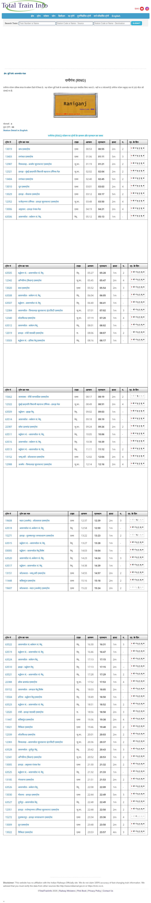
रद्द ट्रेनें (71, 16)
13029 (8, 194)
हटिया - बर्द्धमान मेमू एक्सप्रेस (30, 697)
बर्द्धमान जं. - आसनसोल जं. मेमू (30, 272)
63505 (8, 272)
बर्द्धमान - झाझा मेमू (26, 411)
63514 (8, 419)
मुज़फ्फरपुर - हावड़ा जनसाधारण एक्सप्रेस (35, 817)
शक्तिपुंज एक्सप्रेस (27, 580)
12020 (8, 712)
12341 (8, 757)
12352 (8, 201)
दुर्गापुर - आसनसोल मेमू (27, 802)
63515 (8, 543)
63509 (8, 411)
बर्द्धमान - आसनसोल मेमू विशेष (32, 550)
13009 (8, 824)
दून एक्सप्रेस (24, 186)
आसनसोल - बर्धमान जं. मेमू (30, 216)
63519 (8, 652)
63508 (8, 295)
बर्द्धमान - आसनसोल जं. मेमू (29, 303)
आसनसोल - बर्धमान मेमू (27, 325)
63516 (8, 441)
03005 (8, 550)
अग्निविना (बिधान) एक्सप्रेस (29, 280)
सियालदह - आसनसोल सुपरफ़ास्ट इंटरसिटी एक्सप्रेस (40, 742)
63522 (8, 644)
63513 (8, 449)
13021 (8, 727)
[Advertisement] (75, 47)
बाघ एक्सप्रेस (24, 149)
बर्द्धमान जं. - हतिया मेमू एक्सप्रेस (31, 340)
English (116, 16)
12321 (8, 171)
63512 (8, 325)
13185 (8, 779)
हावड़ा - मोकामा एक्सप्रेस (29, 194)
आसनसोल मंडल (20, 73)
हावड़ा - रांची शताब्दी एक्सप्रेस (30, 333)
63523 (8, 704)
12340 (8, 318)
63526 (8, 787)
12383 (8, 742)
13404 (8, 179)
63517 (8, 565)
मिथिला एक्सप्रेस (25, 727)
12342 (8, 280)
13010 (8, 186)
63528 (8, 749)
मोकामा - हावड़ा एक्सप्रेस (28, 794)
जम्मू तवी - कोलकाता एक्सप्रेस (31, 456)
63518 (8, 528)
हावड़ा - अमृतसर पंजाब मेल (29, 764)
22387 (8, 426)
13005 (8, 764)
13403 (8, 156)
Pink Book (81, 891)
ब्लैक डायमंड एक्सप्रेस (28, 426)
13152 (8, 456)
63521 (8, 674)
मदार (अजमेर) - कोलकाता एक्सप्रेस (35, 520)
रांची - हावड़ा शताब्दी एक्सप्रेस (30, 712)
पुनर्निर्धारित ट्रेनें (84, 16)
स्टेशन (46, 16)
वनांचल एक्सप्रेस (26, 156)
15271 (8, 535)
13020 (8, 288)
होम (32, 16)
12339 (8, 734)
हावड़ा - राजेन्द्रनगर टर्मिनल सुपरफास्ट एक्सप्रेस (38, 809)
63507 (8, 303)
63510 (8, 667)
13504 (8, 697)
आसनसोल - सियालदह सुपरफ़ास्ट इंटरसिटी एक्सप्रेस (40, 310)
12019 (8, 333)
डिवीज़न (61, 16)
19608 (8, 520)
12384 (8, 310)
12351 (8, 809)
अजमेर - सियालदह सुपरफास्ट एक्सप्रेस (35, 464)
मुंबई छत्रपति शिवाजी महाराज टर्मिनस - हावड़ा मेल (39, 404)
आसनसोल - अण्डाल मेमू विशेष (30, 689)
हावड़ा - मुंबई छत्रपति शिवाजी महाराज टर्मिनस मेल (39, 171)
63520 (8, 558)
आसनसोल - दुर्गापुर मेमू (27, 749)
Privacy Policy (94, 891)
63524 (8, 659)
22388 (8, 682)
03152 (8, 689)
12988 (8, 464)
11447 (8, 719)
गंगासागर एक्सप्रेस (26, 779)
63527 (8, 802)
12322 (8, 404)
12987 (8, 164)
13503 (8, 340)
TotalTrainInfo (45, 891)
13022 (8, 832)
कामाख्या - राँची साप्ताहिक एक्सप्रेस (34, 396)
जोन (53, 16)
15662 (8, 396)
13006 (8, 209)
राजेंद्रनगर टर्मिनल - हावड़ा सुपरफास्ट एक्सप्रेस (39, 201)
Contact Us (108, 891)
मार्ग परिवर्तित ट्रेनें (101, 16)
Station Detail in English (15, 130)
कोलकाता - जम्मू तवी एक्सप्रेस (32, 573)
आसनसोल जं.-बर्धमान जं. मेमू (31, 528)
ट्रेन (39, 16)
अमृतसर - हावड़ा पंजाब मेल (30, 209)
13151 (8, 573)
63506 (8, 216)
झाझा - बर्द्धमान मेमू (25, 667)
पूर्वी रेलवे (10, 73)
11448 (8, 580)
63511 (8, 434)
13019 (8, 149)
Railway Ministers (67, 891)
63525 (8, 772)
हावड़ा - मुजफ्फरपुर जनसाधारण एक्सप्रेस (37, 535)
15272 (8, 817)
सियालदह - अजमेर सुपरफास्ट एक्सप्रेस (35, 164)
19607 (8, 588)
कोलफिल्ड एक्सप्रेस (26, 318)
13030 (8, 794)
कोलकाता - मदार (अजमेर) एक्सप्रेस (35, 588)
